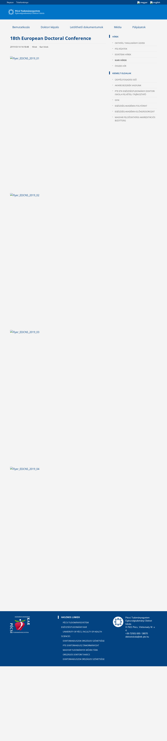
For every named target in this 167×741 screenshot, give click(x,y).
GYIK (117, 100)
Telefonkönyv (22, 2)
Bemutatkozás (21, 27)
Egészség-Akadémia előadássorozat (135, 111)
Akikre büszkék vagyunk (128, 85)
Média (117, 27)
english (156, 2)
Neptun (10, 2)
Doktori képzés (50, 27)
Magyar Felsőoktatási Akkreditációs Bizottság (135, 119)
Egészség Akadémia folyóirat (131, 105)
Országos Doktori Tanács (76, 654)
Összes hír (120, 65)
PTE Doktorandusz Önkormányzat (81, 645)
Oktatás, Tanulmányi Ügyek (130, 43)
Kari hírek (121, 60)
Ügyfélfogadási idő (126, 79)
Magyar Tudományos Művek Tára (80, 650)
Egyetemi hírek (123, 54)
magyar (143, 2)
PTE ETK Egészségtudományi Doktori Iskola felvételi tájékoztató (135, 93)
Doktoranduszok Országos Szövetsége (84, 640)
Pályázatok (138, 27)
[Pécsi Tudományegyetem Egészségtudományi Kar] (83, 12)
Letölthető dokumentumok (86, 27)
